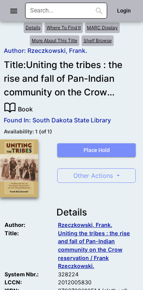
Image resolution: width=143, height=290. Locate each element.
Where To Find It (64, 27)
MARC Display (102, 27)
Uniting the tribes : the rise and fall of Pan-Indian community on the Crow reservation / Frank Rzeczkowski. (94, 249)
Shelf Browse (98, 40)
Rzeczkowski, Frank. (85, 225)
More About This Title (54, 40)
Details (33, 27)
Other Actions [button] (94, 175)
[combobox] (60, 10)
